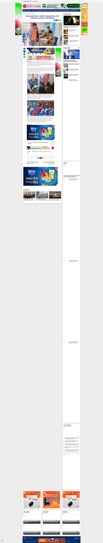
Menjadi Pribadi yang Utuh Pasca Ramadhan (71, 27)
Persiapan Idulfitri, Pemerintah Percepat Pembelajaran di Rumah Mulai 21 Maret (72, 450)
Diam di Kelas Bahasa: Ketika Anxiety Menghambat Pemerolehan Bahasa (74, 179)
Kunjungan (40, 151)
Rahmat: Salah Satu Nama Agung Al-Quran (73, 30)
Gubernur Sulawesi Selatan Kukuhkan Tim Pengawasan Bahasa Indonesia (55, 200)
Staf (28, 153)
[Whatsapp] (60, 20)
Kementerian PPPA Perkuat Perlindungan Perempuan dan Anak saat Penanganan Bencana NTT (74, 69)
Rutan (49, 151)
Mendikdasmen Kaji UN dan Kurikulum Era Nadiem (72, 447)
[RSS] (43, 158)
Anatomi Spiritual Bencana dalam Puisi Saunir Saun (73, 261)
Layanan (45, 151)
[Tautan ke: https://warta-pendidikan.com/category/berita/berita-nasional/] (79, 47)
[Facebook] (38, 158)
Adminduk (29, 151)
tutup (20, 3)
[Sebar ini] (54, 20)
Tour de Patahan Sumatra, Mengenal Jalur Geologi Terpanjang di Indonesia (72, 176)
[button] (79, 1)
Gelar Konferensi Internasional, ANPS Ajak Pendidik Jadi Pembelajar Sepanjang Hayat (48, 162)
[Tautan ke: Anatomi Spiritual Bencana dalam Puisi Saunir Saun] (66, 300)
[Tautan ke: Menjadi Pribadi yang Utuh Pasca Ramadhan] (72, 20)
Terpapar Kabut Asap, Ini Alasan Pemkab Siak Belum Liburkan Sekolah (28, 200)
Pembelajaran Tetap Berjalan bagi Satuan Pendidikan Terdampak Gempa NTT (74, 75)
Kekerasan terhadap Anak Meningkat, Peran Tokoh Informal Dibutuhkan (73, 342)
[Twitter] (41, 158)
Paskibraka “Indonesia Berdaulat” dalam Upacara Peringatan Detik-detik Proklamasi (73, 80)
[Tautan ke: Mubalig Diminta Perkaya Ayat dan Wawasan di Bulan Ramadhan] (66, 42)
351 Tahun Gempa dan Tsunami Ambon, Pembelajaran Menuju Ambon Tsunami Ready (72, 444)
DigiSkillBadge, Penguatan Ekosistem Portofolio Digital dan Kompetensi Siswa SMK (71, 61)
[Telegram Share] (58, 20)
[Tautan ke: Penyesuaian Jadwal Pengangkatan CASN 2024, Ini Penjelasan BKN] (72, 431)
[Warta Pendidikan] (32, 5)
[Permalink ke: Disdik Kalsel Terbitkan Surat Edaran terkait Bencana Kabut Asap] (42, 194)
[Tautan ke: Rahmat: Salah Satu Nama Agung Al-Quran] (66, 31)
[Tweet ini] (56, 20)
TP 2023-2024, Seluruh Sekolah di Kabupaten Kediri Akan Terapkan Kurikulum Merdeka (32, 162)
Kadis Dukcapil (34, 151)
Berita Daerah (25, 20)
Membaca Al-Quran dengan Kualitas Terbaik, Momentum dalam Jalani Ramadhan (74, 36)
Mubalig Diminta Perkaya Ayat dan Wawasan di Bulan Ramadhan (74, 41)
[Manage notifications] (2, 540)
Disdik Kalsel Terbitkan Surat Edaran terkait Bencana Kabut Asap (42, 200)
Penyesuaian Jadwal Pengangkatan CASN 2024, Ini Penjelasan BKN (72, 438)
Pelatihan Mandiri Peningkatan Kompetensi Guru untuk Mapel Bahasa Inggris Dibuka (74, 64)
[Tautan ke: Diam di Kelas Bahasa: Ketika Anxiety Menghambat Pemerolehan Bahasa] (66, 218)
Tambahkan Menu (35, 1)
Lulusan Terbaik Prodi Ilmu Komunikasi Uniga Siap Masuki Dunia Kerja (71, 441)
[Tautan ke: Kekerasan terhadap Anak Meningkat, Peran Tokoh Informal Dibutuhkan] (66, 381)
